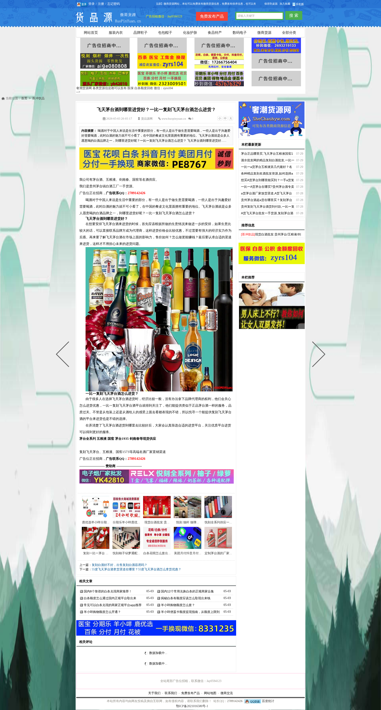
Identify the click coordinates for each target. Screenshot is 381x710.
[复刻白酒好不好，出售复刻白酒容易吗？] (318, 355)
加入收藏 (285, 3)
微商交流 (226, 693)
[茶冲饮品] (248, 234)
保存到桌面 (271, 3)
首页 (24, 98)
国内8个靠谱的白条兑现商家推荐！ (108, 591)
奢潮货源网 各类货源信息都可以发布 (101, 88)
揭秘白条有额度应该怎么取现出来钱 (185, 598)
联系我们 (171, 693)
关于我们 (154, 693)
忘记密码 (113, 4)
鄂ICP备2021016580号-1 (192, 706)
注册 (101, 4)
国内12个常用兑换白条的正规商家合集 (187, 591)
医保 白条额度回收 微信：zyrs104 (150, 88)
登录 (91, 4)
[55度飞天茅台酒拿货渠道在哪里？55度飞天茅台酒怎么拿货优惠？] (63, 355)
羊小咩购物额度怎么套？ (178, 605)
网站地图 (210, 693)
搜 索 (293, 15)
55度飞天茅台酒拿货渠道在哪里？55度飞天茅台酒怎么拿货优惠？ (136, 569)
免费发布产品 (190, 693)
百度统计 (268, 701)
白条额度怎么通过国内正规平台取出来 (110, 598)
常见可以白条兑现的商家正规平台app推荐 (113, 605)
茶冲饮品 (38, 98)
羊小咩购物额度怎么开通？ (102, 612)
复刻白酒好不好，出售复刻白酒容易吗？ (119, 565)
